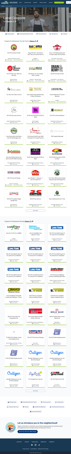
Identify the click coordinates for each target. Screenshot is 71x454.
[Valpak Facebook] (32, 445)
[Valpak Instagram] (35, 445)
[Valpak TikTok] (39, 445)
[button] (43, 3)
